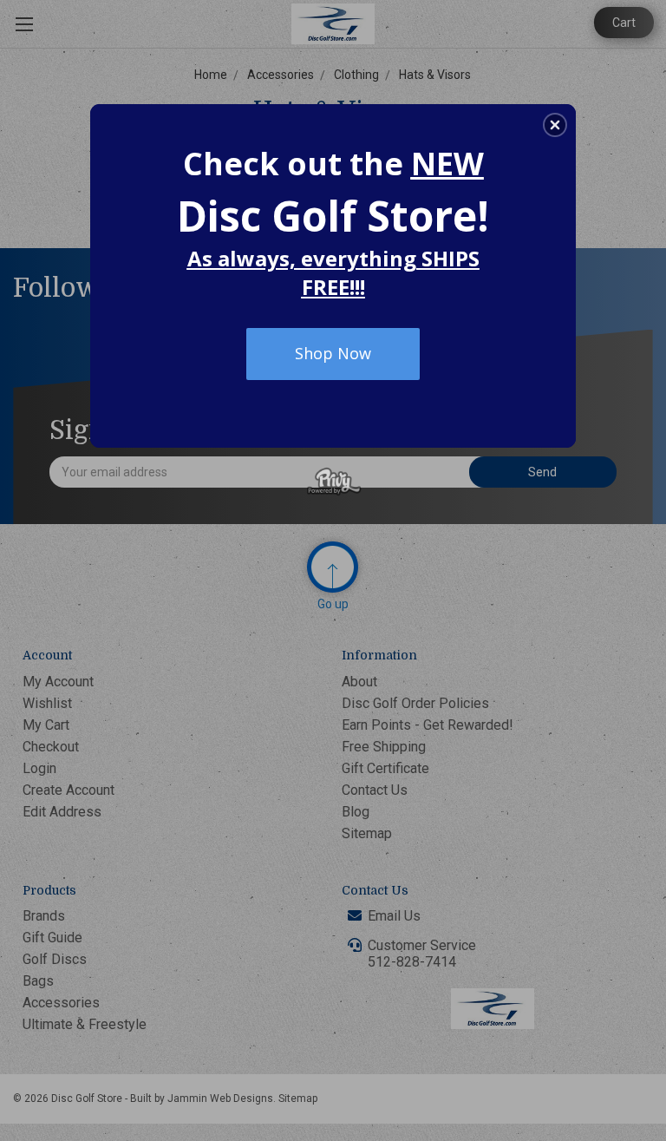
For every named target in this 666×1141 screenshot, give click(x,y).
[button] (555, 125)
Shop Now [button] (333, 353)
